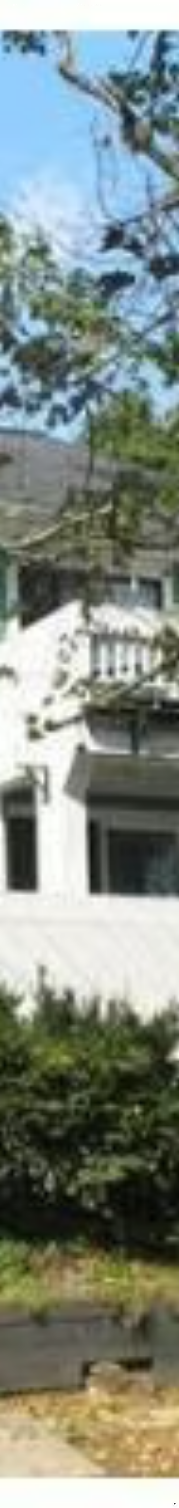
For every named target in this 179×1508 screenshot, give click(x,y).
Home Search (42, 5)
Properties (27, 5)
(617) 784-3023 (160, 5)
